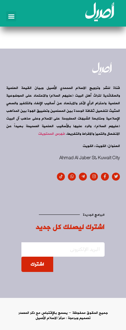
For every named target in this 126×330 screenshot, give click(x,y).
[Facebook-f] (105, 177)
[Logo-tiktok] (61, 177)
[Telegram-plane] (83, 177)
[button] (11, 16)
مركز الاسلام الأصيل (50, 318)
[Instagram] (94, 177)
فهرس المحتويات (51, 134)
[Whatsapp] (72, 177)
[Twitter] (116, 177)
